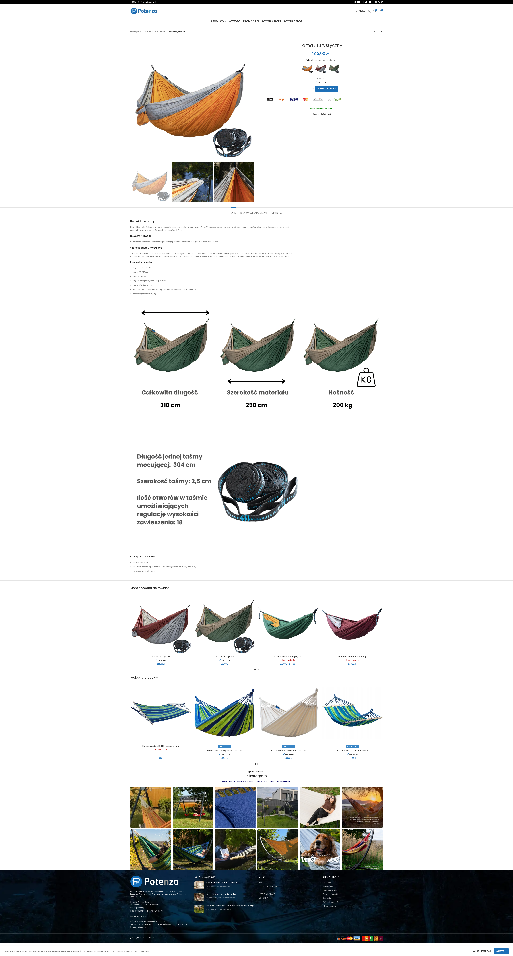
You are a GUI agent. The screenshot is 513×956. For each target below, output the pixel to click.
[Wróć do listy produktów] (378, 31)
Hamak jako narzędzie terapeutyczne (222, 882)
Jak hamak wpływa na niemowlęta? (222, 894)
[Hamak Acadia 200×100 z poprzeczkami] (160, 713)
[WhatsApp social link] (362, 2)
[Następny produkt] (381, 31)
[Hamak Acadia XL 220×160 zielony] (352, 713)
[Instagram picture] (150, 807)
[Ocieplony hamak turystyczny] (288, 623)
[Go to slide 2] (258, 669)
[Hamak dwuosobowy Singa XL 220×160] (224, 713)
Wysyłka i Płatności (330, 894)
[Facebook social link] (351, 2)
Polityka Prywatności (331, 902)
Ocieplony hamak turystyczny (288, 656)
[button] (133, 182)
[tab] (233, 211)
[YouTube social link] (359, 2)
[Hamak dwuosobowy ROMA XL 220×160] (288, 713)
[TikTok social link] (366, 2)
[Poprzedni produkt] (374, 31)
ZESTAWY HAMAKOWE (268, 886)
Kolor (308, 60)
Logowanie (327, 882)
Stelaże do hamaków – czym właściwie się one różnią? (230, 905)
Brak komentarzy (226, 886)
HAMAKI (262, 882)
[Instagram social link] (354, 2)
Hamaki (162, 31)
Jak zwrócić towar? (330, 906)
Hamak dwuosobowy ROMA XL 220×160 (288, 750)
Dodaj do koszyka (327, 89)
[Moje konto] (369, 11)
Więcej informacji (482, 951)
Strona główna (136, 31)
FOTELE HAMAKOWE (267, 894)
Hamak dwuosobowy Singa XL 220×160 (224, 750)
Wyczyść (321, 78)
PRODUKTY (150, 31)
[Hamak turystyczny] (160, 623)
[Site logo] (143, 11)
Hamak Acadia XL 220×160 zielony (352, 750)
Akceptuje (501, 951)
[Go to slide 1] (255, 669)
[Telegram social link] (370, 2)
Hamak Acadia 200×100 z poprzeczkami (160, 746)
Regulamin (327, 898)
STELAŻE (262, 890)
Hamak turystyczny (161, 656)
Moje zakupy (328, 886)
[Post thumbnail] (199, 885)
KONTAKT (379, 2)
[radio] (307, 67)
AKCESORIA (263, 898)
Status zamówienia (330, 890)
